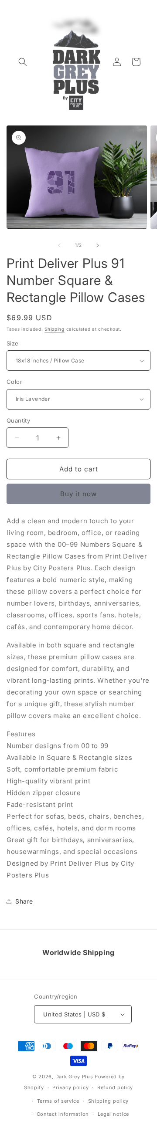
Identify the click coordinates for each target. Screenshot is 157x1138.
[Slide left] (59, 245)
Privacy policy (70, 1087)
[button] (22, 61)
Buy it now (78, 494)
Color (14, 381)
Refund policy (115, 1087)
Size (13, 343)
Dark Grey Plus (74, 1077)
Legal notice (113, 1114)
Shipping (54, 329)
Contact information (63, 1114)
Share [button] (24, 901)
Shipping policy (108, 1101)
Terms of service (58, 1101)
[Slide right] (97, 245)
